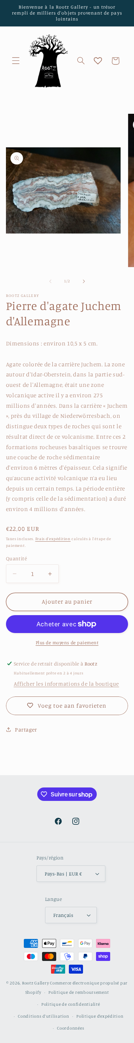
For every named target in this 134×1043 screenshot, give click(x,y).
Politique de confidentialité (70, 1004)
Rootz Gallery (35, 983)
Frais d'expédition (53, 538)
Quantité (16, 558)
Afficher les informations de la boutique (66, 683)
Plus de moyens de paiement (67, 642)
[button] (15, 60)
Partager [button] (26, 729)
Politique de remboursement (78, 992)
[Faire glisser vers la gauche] (50, 281)
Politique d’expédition (99, 1016)
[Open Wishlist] (97, 60)
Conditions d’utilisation (43, 1016)
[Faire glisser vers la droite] (84, 281)
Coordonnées (70, 1028)
